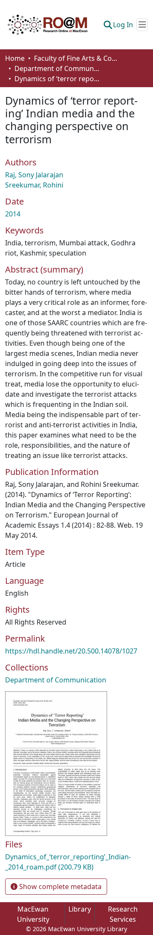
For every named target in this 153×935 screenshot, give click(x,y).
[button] (47, 24)
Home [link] (15, 58)
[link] (76, 862)
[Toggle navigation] (142, 24)
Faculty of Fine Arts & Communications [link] (76, 58)
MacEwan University (33, 914)
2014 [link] (12, 214)
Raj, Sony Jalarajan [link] (34, 174)
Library (79, 909)
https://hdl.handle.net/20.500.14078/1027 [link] (71, 651)
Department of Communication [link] (56, 68)
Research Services (123, 914)
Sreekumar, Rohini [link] (34, 185)
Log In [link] (123, 24)
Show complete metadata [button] (59, 886)
